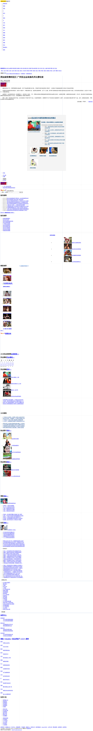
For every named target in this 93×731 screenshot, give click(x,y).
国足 (4, 625)
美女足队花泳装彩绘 (76, 249)
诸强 (26, 68)
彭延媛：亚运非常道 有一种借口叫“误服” (12, 519)
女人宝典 (5, 722)
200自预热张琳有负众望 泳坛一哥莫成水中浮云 (13, 542)
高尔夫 (59, 70)
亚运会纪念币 (6, 219)
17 (6, 364)
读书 (4, 676)
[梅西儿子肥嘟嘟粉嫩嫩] (7, 295)
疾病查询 (5, 711)
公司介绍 (50, 727)
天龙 (2, 689)
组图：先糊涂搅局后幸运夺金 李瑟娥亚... (13, 556)
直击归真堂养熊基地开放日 (9, 187)
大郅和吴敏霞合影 (12, 503)
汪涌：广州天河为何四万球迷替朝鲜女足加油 (13, 515)
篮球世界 (3, 618)
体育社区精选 (52, 235)
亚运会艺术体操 (6, 229)
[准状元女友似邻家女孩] (7, 311)
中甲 (10, 624)
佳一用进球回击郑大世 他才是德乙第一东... (13, 576)
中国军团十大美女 (12, 529)
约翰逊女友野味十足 (6, 305)
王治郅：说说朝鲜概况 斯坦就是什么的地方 (13, 518)
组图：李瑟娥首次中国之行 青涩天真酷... (13, 557)
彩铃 (10, 690)
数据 (12, 630)
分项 (23, 68)
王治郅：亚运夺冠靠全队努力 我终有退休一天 (13, 401)
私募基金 (5, 595)
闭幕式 (53, 118)
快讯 (8, 68)
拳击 (51, 70)
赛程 (45, 118)
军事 (4, 643)
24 (6, 365)
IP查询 (4, 706)
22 (3, 365)
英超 (4, 629)
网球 (31, 70)
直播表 (11, 619)
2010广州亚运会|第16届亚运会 (13, 73)
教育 (2, 667)
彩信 (12, 690)
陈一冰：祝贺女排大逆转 (8, 506)
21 (1, 365)
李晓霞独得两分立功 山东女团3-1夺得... (12, 569)
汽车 (4, 22)
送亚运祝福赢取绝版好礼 (8, 534)
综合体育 (3, 633)
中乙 (12, 624)
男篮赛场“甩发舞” (43, 155)
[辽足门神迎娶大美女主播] (7, 280)
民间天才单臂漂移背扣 (8, 403)
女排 (13, 70)
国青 (9, 625)
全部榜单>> (15, 354)
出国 (4, 668)
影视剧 (6, 661)
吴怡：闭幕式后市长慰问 (8, 510)
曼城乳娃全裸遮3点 (6, 286)
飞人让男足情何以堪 (15, 476)
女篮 (10, 70)
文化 (2, 674)
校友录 (9, 683)
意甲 (6, 629)
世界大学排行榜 (6, 609)
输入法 (4, 694)
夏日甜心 (5, 583)
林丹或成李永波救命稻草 (53, 143)
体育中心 (4, 615)
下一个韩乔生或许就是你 (8, 537)
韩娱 (4, 654)
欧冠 (7, 630)
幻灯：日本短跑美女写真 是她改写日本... (13, 551)
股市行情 (5, 709)
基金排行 (5, 701)
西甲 (9, 629)
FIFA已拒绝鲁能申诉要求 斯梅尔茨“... (12, 574)
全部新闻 (60, 727)
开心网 (4, 175)
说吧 (10, 694)
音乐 (6, 654)
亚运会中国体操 (6, 227)
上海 (9, 686)
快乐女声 (5, 586)
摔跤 (42, 70)
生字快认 (5, 723)
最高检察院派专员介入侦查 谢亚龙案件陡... (13, 570)
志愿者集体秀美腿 (16, 458)
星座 (9, 665)
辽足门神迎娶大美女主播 (7, 283)
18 (8, 364)
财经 (4, 18)
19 (10, 364)
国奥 (6, 625)
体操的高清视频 (6, 230)
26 (10, 365)
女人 (4, 30)
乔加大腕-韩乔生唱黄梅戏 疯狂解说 (34, 131)
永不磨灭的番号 (6, 582)
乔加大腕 (33, 68)
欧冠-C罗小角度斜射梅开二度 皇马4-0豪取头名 (13, 402)
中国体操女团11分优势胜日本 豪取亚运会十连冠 (18, 206)
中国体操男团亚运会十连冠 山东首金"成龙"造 (17, 207)
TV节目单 (5, 720)
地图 (7, 694)
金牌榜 (10, 68)
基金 (9, 650)
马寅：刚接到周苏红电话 (8, 508)
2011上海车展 (6, 594)
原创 (6, 676)
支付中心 (13, 727)
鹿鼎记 (4, 690)
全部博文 (65, 727)
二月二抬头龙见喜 (7, 186)
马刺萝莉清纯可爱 (6, 321)
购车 (4, 657)
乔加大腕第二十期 (15, 377)
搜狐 (2, 639)
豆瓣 (4, 176)
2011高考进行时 (6, 589)
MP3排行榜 (5, 710)
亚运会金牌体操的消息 (8, 221)
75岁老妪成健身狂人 (76, 261)
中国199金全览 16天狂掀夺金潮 (48, 124)
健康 (6, 672)
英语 (9, 668)
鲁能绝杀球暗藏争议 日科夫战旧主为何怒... (13, 566)
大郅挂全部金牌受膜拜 (16, 396)
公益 (6, 643)
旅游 (2, 671)
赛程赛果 (14, 68)
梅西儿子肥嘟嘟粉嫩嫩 (7, 298)
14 (1, 364)
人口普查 (5, 599)
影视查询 (5, 702)
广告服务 (23, 727)
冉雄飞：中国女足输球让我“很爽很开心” (12, 517)
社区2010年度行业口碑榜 (8, 603)
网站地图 (55, 727)
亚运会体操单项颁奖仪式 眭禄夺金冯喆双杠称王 (18, 203)
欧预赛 (4, 630)
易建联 (11, 620)
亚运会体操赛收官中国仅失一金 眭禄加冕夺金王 (18, 198)
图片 (37, 68)
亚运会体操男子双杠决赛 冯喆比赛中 (15, 199)
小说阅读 (5, 724)
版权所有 (29, 728)
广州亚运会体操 (6, 223)
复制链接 (3, 84)
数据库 (6, 624)
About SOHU (44, 727)
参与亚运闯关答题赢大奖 (8, 532)
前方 (28, 68)
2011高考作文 (6, 606)
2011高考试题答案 (7, 601)
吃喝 (9, 672)
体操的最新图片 (6, 218)
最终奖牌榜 (56, 124)
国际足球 (3, 628)
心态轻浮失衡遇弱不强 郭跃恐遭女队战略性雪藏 (14, 544)
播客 (4, 35)
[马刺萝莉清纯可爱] (7, 318)
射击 (37, 70)
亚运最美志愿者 (15, 438)
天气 (4, 672)
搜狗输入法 (5, 700)
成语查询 (5, 705)
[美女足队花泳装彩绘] (68, 249)
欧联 (10, 630)
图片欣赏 (5, 713)
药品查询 (5, 704)
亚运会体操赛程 (6, 225)
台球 (54, 70)
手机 (6, 679)
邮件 (4, 40)
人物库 (46, 68)
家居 (4, 27)
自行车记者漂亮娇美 (16, 452)
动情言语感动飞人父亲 (16, 383)
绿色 (9, 676)
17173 (23, 639)
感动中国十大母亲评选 (8, 602)
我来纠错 (90, 101)
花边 (56, 68)
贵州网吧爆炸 (6, 605)
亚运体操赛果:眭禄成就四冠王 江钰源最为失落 (17, 202)
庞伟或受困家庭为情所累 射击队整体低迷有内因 (14, 546)
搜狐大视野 (5, 590)
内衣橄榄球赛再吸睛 (76, 255)
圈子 (4, 686)
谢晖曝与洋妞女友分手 (7, 275)
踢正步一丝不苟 (14, 390)
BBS (4, 45)
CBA (4, 620)
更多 (4, 172)
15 (3, 364)
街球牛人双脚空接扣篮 (18, 403)
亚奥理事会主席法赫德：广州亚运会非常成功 (13, 399)
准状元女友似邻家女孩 (7, 313)
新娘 (6, 665)
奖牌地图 (60, 124)
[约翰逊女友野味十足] (7, 303)
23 (5, 365)
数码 (4, 679)
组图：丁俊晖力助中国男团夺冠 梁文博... (13, 555)
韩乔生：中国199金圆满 (8, 505)
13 (12, 362)
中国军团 (23, 73)
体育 (4, 8)
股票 (4, 650)
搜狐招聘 (18, 727)
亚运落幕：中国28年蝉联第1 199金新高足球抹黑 (52, 122)
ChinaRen (8, 639)
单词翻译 (5, 715)
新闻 (4, 6)
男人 (9, 679)
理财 (6, 650)
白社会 (4, 180)
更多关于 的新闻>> (8, 212)
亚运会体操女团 (6, 226)
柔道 (45, 70)
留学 (6, 668)
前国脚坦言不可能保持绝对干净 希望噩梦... (13, 577)
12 (10, 362)
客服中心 (28, 727)
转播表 (18, 68)
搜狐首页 (5, 3)
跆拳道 (48, 70)
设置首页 (3, 727)
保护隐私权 (38, 727)
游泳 (18, 70)
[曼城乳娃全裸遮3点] (8, 283)
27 (12, 365)
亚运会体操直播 (6, 222)
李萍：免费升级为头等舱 (8, 509)
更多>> (2, 330)
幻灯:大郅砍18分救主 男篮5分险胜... (11, 553)
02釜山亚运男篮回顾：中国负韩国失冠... (13, 559)
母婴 (4, 665)
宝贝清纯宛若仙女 (33, 155)
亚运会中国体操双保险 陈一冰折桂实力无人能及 (18, 200)
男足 (2, 70)
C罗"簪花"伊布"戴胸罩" (7, 328)
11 (8, 362)
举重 (39, 70)
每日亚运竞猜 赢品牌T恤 (8, 533)
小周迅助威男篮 (15, 445)
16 (5, 364)
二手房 (9, 657)
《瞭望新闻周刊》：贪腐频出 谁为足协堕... (13, 572)
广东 (11, 686)
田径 (16, 70)
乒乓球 (24, 70)
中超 (4, 624)
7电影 (4, 585)
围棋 (57, 70)
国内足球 (3, 623)
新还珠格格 (5, 591)
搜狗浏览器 (5, 718)
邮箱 (6, 686)
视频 (4, 32)
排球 (7, 634)
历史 (44, 68)
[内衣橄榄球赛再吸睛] (68, 255)
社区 (54, 68)
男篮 (7, 70)
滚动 (6, 68)
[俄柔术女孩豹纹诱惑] (68, 242)
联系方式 (33, 727)
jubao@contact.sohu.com (17, 729)
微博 (4, 37)
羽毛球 (28, 70)
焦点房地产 (16, 639)
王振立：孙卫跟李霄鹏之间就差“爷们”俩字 (12, 514)
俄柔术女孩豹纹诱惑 (76, 242)
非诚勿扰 (5, 598)
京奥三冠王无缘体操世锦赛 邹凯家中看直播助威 (18, 208)
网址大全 (5, 714)
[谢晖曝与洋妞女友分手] (7, 273)
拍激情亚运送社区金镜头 (8, 536)
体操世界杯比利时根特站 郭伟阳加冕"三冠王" (17, 210)
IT (3, 20)
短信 (7, 690)
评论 (41, 68)
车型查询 (5, 719)
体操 (34, 70)
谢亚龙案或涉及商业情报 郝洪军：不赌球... (13, 568)
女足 (5, 70)
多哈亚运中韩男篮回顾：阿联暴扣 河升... (13, 563)
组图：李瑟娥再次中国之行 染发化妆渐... (13, 560)
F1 (3, 635)
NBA (4, 619)
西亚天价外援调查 (15, 469)
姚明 (9, 620)
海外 (11, 629)
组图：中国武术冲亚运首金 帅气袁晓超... (13, 561)
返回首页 (3, 68)
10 (6, 362)
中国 (21, 68)
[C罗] (7, 326)
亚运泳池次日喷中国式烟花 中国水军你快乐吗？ (14, 543)
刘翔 (9, 635)
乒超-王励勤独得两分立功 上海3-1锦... (12, 573)
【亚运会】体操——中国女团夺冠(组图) (16, 204)
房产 (4, 25)
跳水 (21, 70)
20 (12, 364)
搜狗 (4, 49)
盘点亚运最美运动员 (53, 155)
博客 (4, 42)
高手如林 (5, 597)
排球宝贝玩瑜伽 (33, 167)
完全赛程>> (10, 357)
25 (8, 365)
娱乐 (4, 13)
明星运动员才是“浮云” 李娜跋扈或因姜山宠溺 (13, 540)
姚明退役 (5, 593)
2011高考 (5, 607)
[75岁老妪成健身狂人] (68, 261)
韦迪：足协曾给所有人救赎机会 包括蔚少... (13, 565)
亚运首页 (35, 118)
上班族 (4, 587)
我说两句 (5, 47)
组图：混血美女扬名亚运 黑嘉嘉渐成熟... (13, 552)
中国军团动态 (29, 73)
